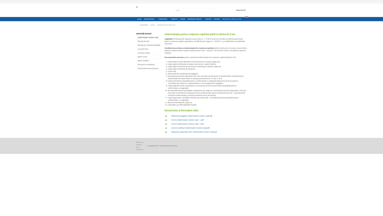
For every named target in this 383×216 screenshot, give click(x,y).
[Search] (217, 10)
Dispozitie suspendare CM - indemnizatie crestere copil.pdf (194, 132)
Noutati (208, 19)
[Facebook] (245, 2)
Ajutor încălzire (143, 61)
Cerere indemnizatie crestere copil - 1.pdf (187, 120)
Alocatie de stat (143, 41)
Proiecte (174, 19)
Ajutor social (142, 57)
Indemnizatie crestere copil (148, 37)
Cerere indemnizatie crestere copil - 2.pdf (187, 124)
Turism (182, 19)
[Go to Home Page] (136, 25)
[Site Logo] (148, 10)
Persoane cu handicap (146, 64)
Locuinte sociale (144, 53)
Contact (217, 19)
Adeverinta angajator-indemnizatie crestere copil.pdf (191, 116)
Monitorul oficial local (231, 19)
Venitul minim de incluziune (148, 68)
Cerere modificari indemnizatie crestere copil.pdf (190, 128)
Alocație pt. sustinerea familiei (149, 45)
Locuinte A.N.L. (143, 49)
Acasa (139, 19)
